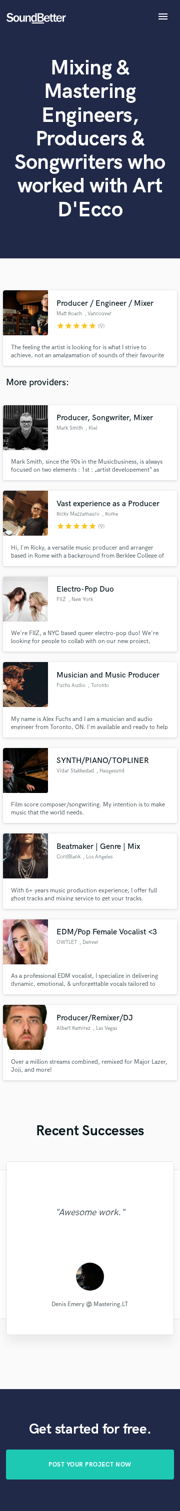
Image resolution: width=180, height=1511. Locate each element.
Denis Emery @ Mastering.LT (90, 1304)
